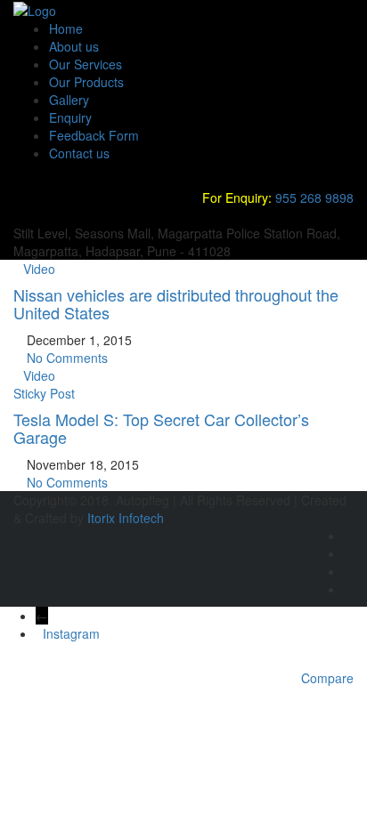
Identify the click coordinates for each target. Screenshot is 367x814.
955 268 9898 (314, 197)
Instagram (71, 633)
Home (66, 28)
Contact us (79, 153)
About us (74, 46)
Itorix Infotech (125, 518)
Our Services (85, 64)
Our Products (86, 82)
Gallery (69, 100)
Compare (327, 678)
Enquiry (70, 117)
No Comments (65, 358)
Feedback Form (94, 135)
